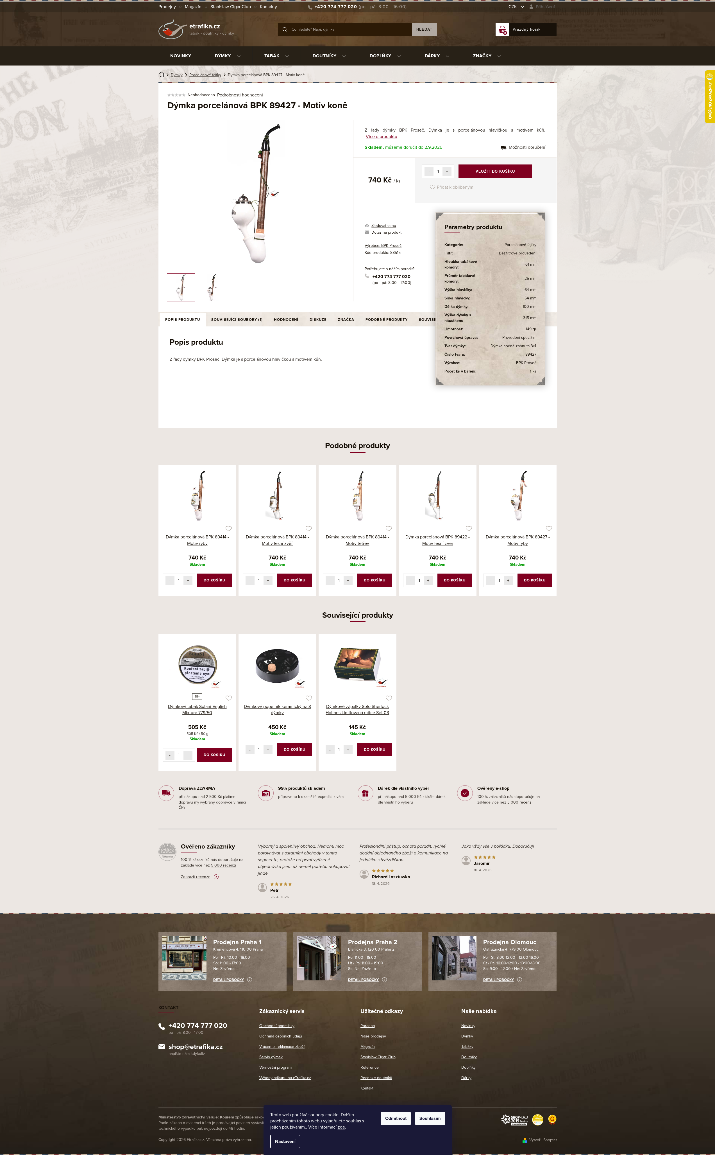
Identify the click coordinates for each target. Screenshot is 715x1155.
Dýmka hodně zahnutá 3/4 (513, 346)
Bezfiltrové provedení (517, 253)
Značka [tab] (346, 319)
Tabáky (467, 1046)
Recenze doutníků (376, 1077)
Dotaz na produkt (386, 232)
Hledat (424, 29)
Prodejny (167, 7)
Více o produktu (381, 136)
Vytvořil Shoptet (543, 1140)
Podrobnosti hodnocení (240, 95)
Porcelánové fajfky (520, 244)
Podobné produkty (387, 319)
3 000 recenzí (519, 802)
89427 (530, 354)
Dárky (466, 1077)
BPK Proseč (526, 362)
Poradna (367, 1025)
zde (341, 1127)
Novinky (468, 1025)
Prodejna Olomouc (509, 942)
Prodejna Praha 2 (372, 942)
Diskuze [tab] (318, 319)
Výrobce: (383, 245)
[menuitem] (180, 56)
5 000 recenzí (223, 865)
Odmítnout (396, 1118)
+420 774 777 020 (391, 276)
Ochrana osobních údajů (280, 1036)
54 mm (530, 298)
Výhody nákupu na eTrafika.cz (285, 1077)
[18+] (197, 665)
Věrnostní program (275, 1067)
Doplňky (468, 1067)
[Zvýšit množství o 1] (446, 171)
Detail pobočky (228, 980)
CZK (513, 7)
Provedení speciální (519, 337)
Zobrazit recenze (195, 876)
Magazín (193, 7)
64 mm (530, 289)
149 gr (531, 329)
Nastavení (285, 1141)
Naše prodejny (373, 1036)
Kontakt (366, 1088)
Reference (369, 1067)
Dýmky (467, 1036)
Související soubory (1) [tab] (237, 319)
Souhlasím (430, 1118)
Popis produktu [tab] (182, 319)
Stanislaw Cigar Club (230, 7)
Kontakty (268, 7)
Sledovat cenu (383, 225)
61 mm (530, 264)
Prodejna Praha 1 (237, 942)
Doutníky (469, 1057)
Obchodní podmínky (276, 1025)
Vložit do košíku (495, 171)
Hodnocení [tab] (286, 319)
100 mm (529, 306)
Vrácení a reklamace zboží (282, 1046)
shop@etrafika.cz (196, 1047)
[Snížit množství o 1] (429, 171)
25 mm (530, 278)
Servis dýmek (271, 1057)
